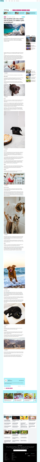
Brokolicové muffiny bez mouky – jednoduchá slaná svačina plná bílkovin (32, 426)
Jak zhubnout (7, 446)
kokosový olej (9, 236)
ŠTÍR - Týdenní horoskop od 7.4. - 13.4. (33, 49)
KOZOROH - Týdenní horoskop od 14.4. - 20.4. (33, 46)
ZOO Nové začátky (32, 446)
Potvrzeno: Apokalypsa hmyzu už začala (24, 420)
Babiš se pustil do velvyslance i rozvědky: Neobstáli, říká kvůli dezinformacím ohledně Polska (7, 420)
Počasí (25, 446)
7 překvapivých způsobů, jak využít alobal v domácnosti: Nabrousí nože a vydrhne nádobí (27, 400)
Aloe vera (27, 447)
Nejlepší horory (15, 446)
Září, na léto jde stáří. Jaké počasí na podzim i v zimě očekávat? (24, 434)
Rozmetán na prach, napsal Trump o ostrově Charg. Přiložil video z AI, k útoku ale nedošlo (7, 426)
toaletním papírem (17, 246)
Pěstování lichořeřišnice (31, 447)
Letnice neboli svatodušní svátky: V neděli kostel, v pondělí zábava (18, 400)
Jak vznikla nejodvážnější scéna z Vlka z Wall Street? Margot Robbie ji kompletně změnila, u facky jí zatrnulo (7, 441)
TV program (18, 446)
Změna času (21, 446)
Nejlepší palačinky (23, 448)
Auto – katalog (7, 447)
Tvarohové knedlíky (18, 448)
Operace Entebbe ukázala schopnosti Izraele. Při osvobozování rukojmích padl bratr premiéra (24, 424)
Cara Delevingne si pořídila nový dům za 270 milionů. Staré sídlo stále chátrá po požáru (21, 13)
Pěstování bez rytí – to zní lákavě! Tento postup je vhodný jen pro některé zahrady (8, 400)
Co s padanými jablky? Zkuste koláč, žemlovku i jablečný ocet (24, 437)
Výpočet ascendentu (14, 448)
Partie (23, 446)
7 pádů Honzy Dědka (12, 447)
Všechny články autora (21, 380)
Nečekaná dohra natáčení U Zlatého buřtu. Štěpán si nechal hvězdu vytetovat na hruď (15, 426)
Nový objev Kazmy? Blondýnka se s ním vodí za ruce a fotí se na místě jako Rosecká (15, 441)
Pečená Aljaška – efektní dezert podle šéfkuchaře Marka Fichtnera (32, 420)
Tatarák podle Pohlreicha (23, 447)
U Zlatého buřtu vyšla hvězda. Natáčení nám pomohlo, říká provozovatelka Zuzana (15, 423)
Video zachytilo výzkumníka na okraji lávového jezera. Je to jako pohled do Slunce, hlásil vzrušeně (24, 426)
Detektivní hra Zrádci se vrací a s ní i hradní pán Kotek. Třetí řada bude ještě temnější (15, 420)
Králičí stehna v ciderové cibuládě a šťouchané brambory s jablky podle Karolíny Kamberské (32, 423)
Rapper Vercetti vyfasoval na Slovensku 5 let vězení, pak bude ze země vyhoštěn (15, 438)
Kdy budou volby (28, 446)
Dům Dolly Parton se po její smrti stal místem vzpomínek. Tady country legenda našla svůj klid (10, 13)
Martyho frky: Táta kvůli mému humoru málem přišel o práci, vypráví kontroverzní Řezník (15, 435)
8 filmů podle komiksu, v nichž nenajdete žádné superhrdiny (7, 437)
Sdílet (23, 17)
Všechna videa (33, 35)
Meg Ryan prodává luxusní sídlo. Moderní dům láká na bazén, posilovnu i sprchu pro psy (33, 13)
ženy (19, 334)
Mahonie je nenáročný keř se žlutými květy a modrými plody (24, 440)
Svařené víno (18, 447)
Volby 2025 (16, 447)
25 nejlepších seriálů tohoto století (7, 434)
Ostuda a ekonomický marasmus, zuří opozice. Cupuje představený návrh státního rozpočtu (7, 423)
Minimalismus (5, 107)
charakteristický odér (8, 292)
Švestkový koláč (26, 448)
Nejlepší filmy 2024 (11, 446)
